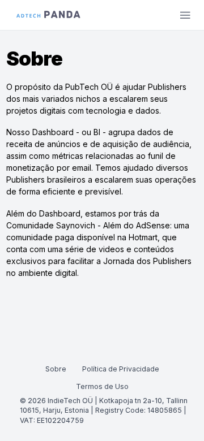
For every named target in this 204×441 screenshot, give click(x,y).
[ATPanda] (48, 14)
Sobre (55, 369)
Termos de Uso (102, 386)
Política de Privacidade (120, 369)
